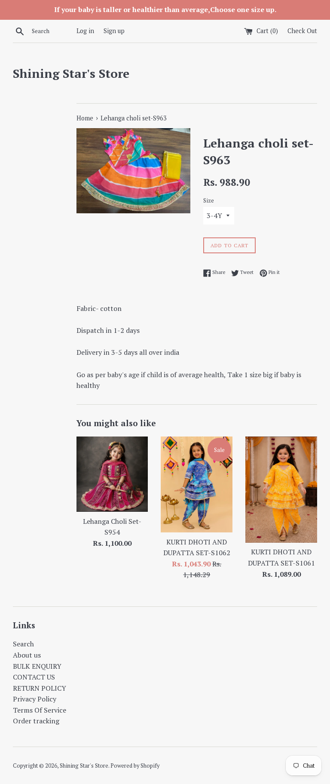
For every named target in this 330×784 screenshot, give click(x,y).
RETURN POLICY (39, 688)
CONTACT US (34, 677)
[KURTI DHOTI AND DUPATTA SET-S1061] (281, 489)
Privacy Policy (34, 699)
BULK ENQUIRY (37, 666)
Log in (85, 31)
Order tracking (36, 721)
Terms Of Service (39, 710)
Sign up (114, 31)
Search (23, 644)
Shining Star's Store (71, 73)
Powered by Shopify (134, 765)
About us (27, 655)
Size (208, 200)
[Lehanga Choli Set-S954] (112, 474)
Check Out (302, 31)
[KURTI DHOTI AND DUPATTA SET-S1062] (196, 484)
